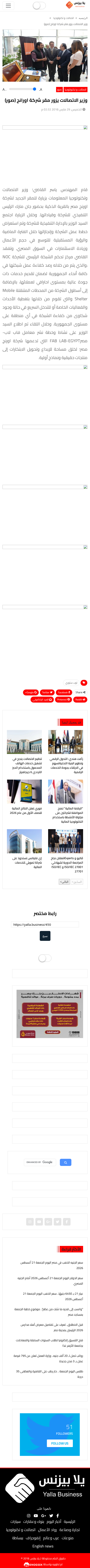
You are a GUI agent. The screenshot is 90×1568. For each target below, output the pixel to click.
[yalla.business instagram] (29, 1221)
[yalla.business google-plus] (48, 1221)
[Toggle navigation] (8, 5)
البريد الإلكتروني (41, 699)
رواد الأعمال (47, 1529)
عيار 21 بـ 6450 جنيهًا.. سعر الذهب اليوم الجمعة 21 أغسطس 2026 (53, 1296)
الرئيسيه (83, 18)
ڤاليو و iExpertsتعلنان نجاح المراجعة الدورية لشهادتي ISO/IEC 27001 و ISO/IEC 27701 (67, 865)
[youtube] (39, 1221)
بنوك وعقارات (33, 1521)
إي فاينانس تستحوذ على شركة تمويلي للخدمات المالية (27, 862)
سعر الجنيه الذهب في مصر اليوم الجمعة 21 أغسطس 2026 (52, 1265)
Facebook (63, 692)
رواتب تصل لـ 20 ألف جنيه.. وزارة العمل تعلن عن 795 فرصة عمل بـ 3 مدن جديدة (48, 1358)
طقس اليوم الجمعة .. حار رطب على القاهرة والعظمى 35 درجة (49, 1374)
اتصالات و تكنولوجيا (63, 18)
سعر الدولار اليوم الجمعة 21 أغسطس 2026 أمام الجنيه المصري (50, 1280)
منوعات (68, 1537)
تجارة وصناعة (69, 1529)
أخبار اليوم (54, 1521)
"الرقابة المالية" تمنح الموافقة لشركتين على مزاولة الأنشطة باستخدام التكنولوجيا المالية (68, 815)
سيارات (15, 1521)
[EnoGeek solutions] (33, 1564)
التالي (65, 882)
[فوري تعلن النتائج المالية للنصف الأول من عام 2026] (24, 792)
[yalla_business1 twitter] (57, 1221)
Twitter (46, 692)
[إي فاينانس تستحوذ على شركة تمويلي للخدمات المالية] (24, 841)
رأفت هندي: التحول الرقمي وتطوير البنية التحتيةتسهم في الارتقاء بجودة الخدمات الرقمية (66, 765)
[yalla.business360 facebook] (67, 1221)
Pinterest (62, 699)
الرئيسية (69, 1521)
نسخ (45, 936)
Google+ (29, 692)
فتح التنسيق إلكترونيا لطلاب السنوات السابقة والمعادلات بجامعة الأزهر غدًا (49, 1342)
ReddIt (79, 699)
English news (42, 1546)
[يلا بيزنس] (75, 5)
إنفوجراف (33, 1537)
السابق (77, 882)
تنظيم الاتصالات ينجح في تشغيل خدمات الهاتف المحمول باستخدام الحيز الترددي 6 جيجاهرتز (27, 765)
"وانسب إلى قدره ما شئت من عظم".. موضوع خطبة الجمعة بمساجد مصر (48, 1311)
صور (59, 89)
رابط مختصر (45, 913)
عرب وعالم (51, 1537)
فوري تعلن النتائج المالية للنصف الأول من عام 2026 (26, 810)
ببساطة (17, 1537)
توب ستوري (71, 682)
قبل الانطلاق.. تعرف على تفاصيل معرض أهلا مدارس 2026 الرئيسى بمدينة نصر (52, 1327)
